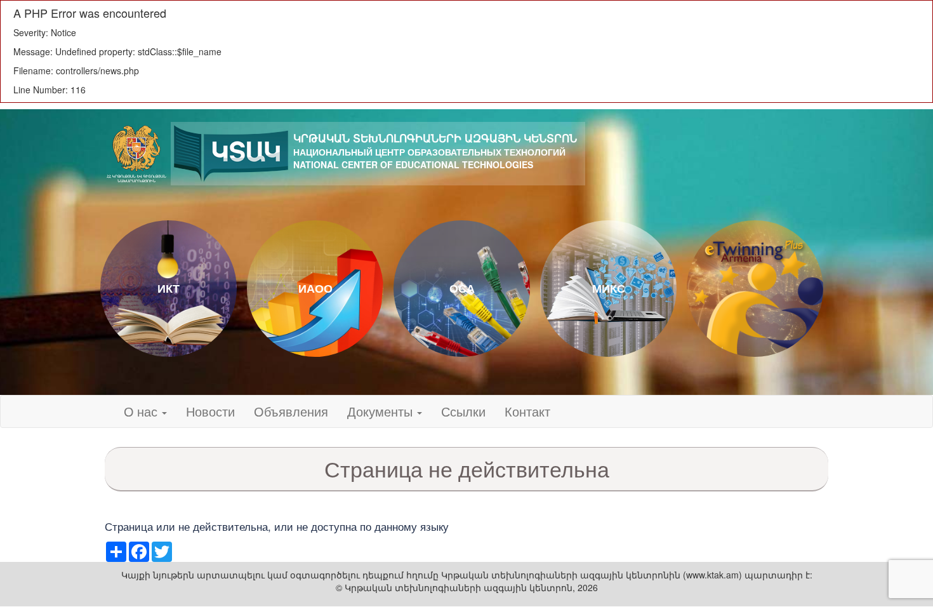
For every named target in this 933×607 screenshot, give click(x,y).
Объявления (291, 411)
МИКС (608, 288)
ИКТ (168, 288)
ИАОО (315, 288)
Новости (210, 411)
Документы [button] (381, 411)
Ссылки (463, 411)
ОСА (462, 288)
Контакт (527, 411)
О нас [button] (142, 411)
